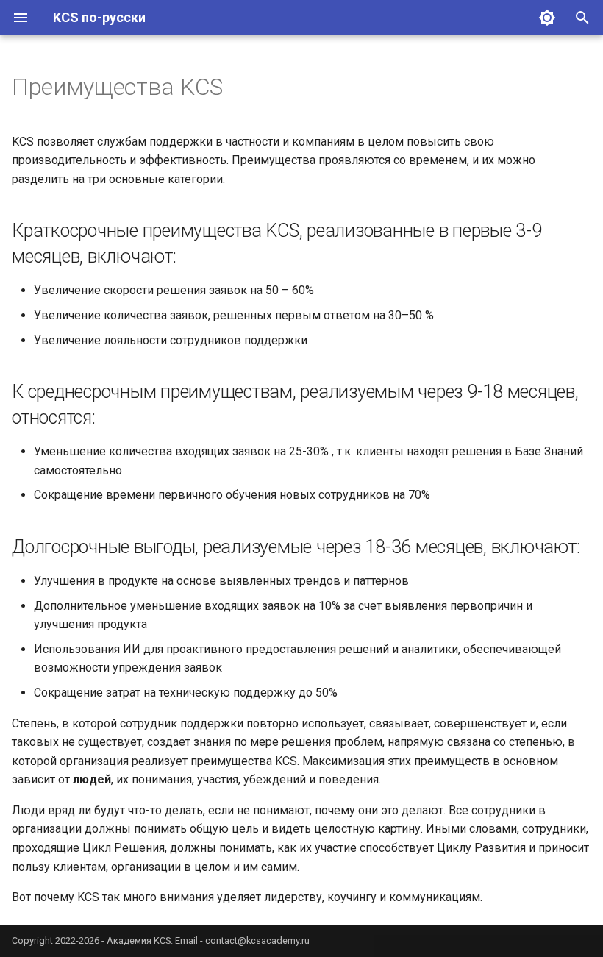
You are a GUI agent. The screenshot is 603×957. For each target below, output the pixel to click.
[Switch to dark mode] (547, 17)
